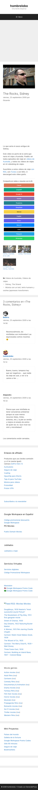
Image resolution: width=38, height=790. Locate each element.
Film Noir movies (11, 694)
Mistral (19, 212)
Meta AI (19, 225)
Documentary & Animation (14, 685)
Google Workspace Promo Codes (17, 741)
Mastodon (8, 586)
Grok (19, 229)
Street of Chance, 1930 (13, 621)
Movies (27, 603)
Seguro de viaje (10, 470)
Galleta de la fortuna (12, 737)
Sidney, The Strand (24, 254)
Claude (19, 185)
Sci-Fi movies (9, 709)
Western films (9, 715)
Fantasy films (9, 691)
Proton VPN (9, 488)
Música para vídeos (12, 482)
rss (18, 672)
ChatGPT (19, 190)
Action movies (10, 672)
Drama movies (10, 688)
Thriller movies (10, 712)
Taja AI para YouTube (12, 479)
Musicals (7, 700)
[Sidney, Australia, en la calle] (9, 249)
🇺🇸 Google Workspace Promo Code (18, 588)
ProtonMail (8, 485)
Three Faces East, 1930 (13, 649)
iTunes (13, 172)
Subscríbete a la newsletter (15, 501)
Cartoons (8, 679)
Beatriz (6, 317)
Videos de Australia (13, 278)
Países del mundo (11, 734)
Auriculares (8, 467)
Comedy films (9, 682)
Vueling (7, 473)
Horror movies (10, 697)
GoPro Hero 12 (17, 464)
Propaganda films (11, 703)
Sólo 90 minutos (10, 744)
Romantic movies (11, 706)
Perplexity (19, 203)
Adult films (8, 676)
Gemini (19, 198)
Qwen (19, 220)
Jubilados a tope (11, 551)
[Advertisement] (19, 40)
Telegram (19, 234)
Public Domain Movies (13, 532)
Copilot (19, 216)
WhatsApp (19, 238)
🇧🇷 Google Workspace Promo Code (18, 591)
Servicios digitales (11, 569)
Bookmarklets (9, 750)
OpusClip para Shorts (12, 476)
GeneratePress (31, 787)
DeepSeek (19, 207)
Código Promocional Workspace (17, 573)
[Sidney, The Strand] (24, 249)
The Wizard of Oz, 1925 (13, 641)
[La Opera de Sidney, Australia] (9, 262)
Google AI (19, 194)
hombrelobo (19, 6)
